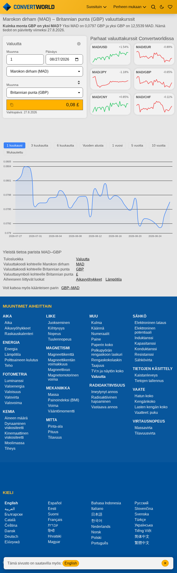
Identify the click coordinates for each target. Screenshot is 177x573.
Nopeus (54, 334)
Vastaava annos (104, 407)
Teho (9, 365)
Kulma (96, 323)
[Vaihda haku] (153, 7)
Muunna (12, 51)
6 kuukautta (65, 145)
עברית (53, 525)
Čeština (11, 525)
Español (55, 503)
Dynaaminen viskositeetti (15, 426)
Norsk (96, 532)
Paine (96, 339)
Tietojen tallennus (149, 381)
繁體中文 (142, 543)
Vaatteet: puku (146, 412)
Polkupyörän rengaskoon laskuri (106, 352)
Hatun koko (144, 396)
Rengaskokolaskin (106, 360)
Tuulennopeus (59, 339)
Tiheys (10, 448)
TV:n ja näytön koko (107, 371)
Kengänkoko (145, 401)
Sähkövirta (143, 360)
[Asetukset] (79, 44)
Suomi (53, 514)
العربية (10, 509)
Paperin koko (102, 345)
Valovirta (12, 397)
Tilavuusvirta (145, 433)
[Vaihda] (79, 82)
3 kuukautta (39, 145)
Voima (53, 406)
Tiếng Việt (143, 531)
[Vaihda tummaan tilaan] (162, 7)
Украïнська (144, 525)
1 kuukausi (14, 145)
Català (10, 520)
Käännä (97, 328)
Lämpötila (114, 279)
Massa (53, 395)
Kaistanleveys (146, 375)
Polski (96, 538)
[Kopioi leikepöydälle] (12, 105)
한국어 (96, 521)
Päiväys (51, 51)
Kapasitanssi (145, 343)
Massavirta (143, 428)
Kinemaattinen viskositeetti (16, 435)
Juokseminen (59, 323)
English (71, 563)
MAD (80, 264)
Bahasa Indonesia (106, 503)
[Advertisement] (88, 132)
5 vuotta (137, 145)
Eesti (52, 509)
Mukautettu (15, 152)
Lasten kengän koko (151, 407)
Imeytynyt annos (104, 392)
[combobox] (41, 71)
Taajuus (97, 365)
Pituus (53, 432)
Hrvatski (54, 536)
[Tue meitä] (170, 7)
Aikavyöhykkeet (89, 279)
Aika (8, 323)
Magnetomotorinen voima (63, 377)
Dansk (10, 531)
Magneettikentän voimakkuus (61, 362)
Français (55, 520)
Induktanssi (144, 338)
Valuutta (82, 259)
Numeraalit (100, 334)
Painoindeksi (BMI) (63, 400)
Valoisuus (13, 392)
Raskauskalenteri (19, 334)
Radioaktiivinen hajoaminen (104, 399)
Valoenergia (14, 386)
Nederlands (100, 527)
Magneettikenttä (61, 354)
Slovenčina (144, 509)
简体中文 (142, 536)
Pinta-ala (55, 426)
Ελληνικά (12, 542)
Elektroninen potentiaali (145, 330)
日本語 (96, 514)
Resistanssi (144, 354)
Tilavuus (55, 437)
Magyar (54, 542)
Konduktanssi (146, 349)
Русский (141, 503)
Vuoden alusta (93, 145)
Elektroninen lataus (150, 323)
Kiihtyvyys (56, 328)
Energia (11, 349)
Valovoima (13, 403)
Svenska (142, 514)
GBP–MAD (70, 288)
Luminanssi (14, 381)
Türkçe (140, 520)
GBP (80, 269)
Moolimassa (14, 443)
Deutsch (11, 536)
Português (99, 543)
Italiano (97, 509)
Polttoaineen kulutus (21, 360)
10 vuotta (158, 145)
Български (14, 514)
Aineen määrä (16, 418)
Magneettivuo (59, 370)
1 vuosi (117, 145)
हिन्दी (51, 531)
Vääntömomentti (61, 411)
